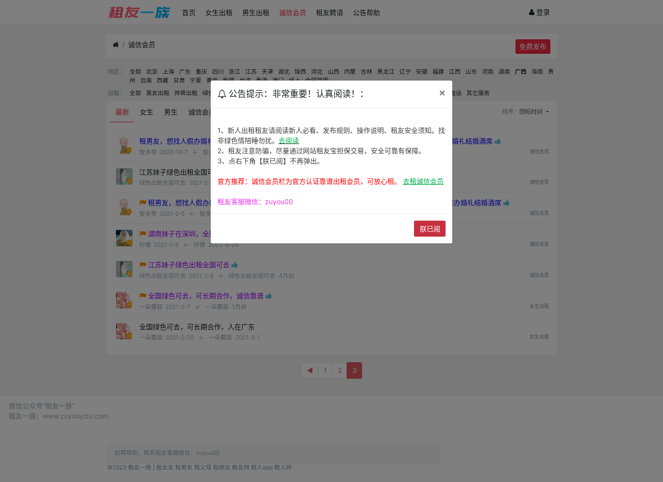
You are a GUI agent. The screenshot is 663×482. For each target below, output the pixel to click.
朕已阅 (430, 229)
